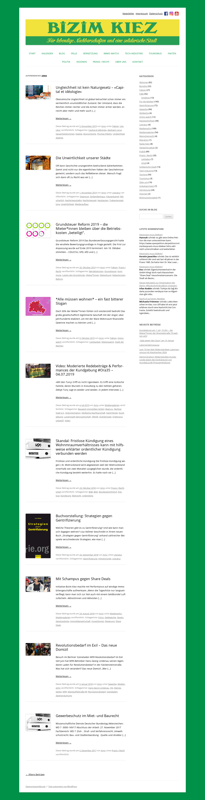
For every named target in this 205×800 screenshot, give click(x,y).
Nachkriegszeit (90, 200)
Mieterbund (105, 275)
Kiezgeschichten (147, 120)
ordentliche (87, 495)
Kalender (47, 53)
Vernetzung (90, 53)
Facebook (166, 14)
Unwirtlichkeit (67, 204)
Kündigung (66, 495)
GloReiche (144, 113)
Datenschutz (156, 13)
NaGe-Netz (144, 143)
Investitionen (97, 621)
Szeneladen (112, 691)
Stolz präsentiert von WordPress (62, 786)
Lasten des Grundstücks (73, 275)
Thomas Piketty (104, 133)
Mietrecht (76, 495)
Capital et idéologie (97, 130)
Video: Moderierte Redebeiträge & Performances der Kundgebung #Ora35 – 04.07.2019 (89, 370)
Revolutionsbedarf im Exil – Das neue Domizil (86, 647)
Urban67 (60, 420)
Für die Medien (146, 101)
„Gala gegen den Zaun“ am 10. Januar (156, 340)
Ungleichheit (119, 133)
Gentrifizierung (90, 558)
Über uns (120, 61)
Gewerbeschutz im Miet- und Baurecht (87, 715)
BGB (91, 491)
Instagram (171, 14)
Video (67, 420)
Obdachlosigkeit (147, 147)
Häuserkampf (112, 196)
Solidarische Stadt (147, 166)
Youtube (177, 14)
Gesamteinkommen (65, 133)
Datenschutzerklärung (35, 786)
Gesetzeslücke (62, 621)
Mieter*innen (92, 275)
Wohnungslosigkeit (148, 197)
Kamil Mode (112, 412)
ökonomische (89, 133)
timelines (145, 97)
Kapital (79, 133)
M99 (65, 691)
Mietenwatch (108, 342)
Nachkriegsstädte (73, 200)
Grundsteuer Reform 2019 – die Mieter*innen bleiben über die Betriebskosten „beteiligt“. (88, 228)
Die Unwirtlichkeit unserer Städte (83, 157)
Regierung (110, 621)
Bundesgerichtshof (108, 491)
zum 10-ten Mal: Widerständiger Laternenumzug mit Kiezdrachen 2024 (159, 351)
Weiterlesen (63, 118)
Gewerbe (112, 684)
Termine (143, 174)
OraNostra (117, 416)
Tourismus (155, 53)
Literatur (116, 192)
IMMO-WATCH (111, 53)
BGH (96, 491)
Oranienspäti (105, 416)
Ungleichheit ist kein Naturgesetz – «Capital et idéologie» (90, 89)
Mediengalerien (112, 405)
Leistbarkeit (95, 342)
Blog (62, 53)
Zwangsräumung (64, 695)
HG (111, 687)
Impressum (142, 13)
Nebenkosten (118, 275)
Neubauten (103, 200)
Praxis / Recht (101, 61)
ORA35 (95, 416)
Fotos (101, 617)
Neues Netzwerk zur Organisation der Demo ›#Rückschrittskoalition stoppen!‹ (158, 284)
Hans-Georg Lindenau (98, 687)
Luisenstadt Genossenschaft (77, 416)
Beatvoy (109, 409)
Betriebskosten (96, 271)
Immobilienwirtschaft (80, 621)
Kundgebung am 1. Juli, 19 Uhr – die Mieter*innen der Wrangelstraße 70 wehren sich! (158, 333)
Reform (59, 279)
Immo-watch (145, 116)
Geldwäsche (110, 617)
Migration (144, 140)
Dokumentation (73, 412)
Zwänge (59, 137)
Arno (44, 75)
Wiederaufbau (81, 204)
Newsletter (128, 13)
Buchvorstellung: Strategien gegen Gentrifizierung (84, 517)
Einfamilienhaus (97, 196)
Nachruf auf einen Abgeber (152, 298)
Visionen (81, 61)
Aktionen (143, 82)
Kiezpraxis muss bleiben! (151, 234)
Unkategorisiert (146, 186)
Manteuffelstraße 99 (77, 691)
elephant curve (114, 130)
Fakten (172, 53)
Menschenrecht (146, 136)
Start (32, 53)
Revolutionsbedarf (97, 691)
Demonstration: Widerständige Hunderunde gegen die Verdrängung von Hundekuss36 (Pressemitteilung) (157, 359)
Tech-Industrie (134, 53)
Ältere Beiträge (35, 774)
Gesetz (120, 617)
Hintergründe (104, 558)
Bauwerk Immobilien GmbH (91, 409)
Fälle (74, 53)
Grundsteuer (110, 271)
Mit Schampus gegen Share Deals (83, 578)
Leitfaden (145, 159)
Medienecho (116, 613)
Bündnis (143, 86)
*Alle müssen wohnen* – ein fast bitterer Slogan (89, 301)
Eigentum (84, 196)
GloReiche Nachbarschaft (93, 412)
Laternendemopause (149, 345)
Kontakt (137, 61)
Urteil (58, 491)
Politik (66, 61)
